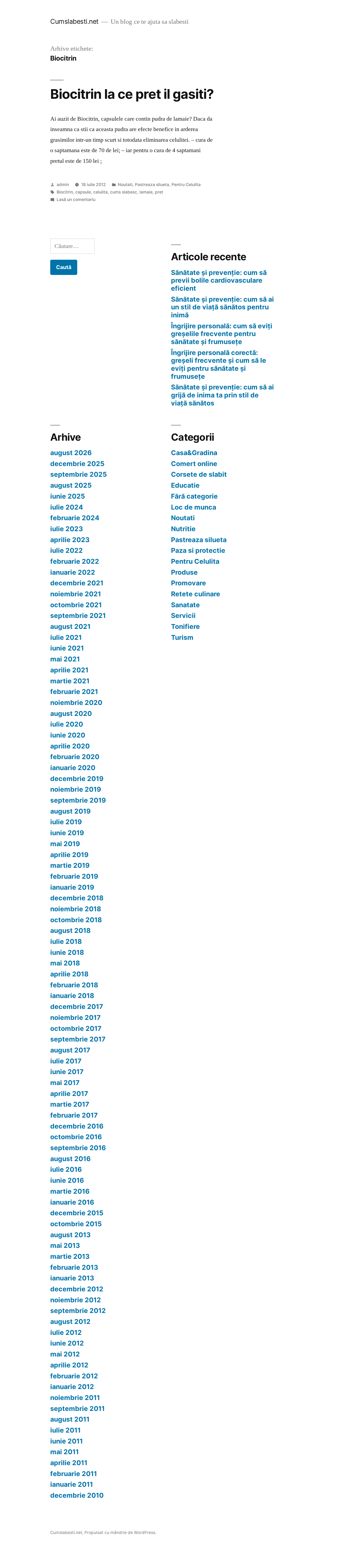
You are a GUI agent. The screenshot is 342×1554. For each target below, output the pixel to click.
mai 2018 (65, 963)
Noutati (125, 184)
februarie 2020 (74, 757)
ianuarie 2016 (72, 1202)
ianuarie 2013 (72, 1278)
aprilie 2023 (70, 540)
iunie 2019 (67, 833)
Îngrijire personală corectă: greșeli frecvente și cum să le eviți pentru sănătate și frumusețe (218, 364)
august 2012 (70, 1322)
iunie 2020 (67, 735)
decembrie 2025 (77, 464)
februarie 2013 (74, 1267)
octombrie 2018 (76, 920)
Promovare (188, 583)
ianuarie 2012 (72, 1387)
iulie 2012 (66, 1332)
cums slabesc (123, 192)
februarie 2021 (74, 692)
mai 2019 (65, 844)
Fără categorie (194, 496)
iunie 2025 (67, 496)
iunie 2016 (67, 1180)
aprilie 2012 (69, 1365)
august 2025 (71, 485)
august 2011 (70, 1419)
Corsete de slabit (199, 474)
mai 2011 (64, 1452)
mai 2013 (65, 1245)
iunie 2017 (67, 1072)
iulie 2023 (66, 529)
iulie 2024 (66, 507)
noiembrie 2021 (75, 594)
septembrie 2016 (78, 1148)
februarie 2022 (74, 561)
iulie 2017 (65, 1061)
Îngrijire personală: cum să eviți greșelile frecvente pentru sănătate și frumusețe (221, 334)
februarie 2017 (74, 1115)
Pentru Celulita (186, 184)
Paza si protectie (198, 550)
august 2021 (70, 626)
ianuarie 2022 (72, 572)
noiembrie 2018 (75, 909)
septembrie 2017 (78, 1039)
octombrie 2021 (76, 605)
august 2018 (70, 930)
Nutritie (183, 529)
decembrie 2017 (76, 1007)
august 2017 (70, 1050)
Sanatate (185, 605)
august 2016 (70, 1159)
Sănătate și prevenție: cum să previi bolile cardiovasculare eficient (219, 280)
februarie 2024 (74, 518)
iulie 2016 (66, 1169)
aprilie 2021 (69, 670)
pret (159, 192)
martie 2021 (70, 681)
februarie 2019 (74, 876)
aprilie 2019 (69, 855)
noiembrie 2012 (75, 1300)
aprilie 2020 (70, 746)
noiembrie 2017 (75, 1017)
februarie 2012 (74, 1376)
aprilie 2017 (69, 1094)
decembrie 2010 (77, 1495)
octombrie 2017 (76, 1028)
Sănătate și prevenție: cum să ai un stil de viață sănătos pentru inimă (222, 307)
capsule (83, 192)
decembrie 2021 (76, 583)
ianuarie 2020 (72, 768)
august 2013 (70, 1235)
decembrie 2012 (76, 1289)
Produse (184, 572)
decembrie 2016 (76, 1126)
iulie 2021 (66, 637)
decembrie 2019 (76, 779)
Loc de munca (193, 507)
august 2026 (71, 453)
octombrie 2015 (76, 1224)
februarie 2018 (74, 985)
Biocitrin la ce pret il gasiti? (132, 94)
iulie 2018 (66, 941)
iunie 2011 (66, 1441)
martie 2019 (70, 865)
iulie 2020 (66, 724)
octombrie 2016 (76, 1137)
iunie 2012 (67, 1343)
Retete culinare (195, 594)
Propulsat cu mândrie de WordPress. (120, 1532)
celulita (100, 192)
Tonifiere (185, 626)
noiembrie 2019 (75, 789)
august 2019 (70, 811)
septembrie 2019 (78, 800)
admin (63, 184)
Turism (182, 637)
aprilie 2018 (69, 974)
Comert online (194, 464)
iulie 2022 (66, 550)
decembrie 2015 (76, 1213)
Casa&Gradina (194, 453)
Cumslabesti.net (74, 21)
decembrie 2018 (76, 898)
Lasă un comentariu (76, 199)
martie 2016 (70, 1191)
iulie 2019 (66, 822)
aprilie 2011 (68, 1463)
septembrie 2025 (78, 474)
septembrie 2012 (78, 1311)
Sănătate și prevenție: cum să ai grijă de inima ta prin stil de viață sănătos (222, 395)
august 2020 (71, 713)
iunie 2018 (67, 952)
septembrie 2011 (77, 1409)
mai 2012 (65, 1354)
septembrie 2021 (78, 616)
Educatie (185, 485)
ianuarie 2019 (72, 887)
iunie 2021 (67, 648)
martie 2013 (70, 1256)
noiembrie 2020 (76, 703)
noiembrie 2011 (75, 1398)
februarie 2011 (73, 1474)
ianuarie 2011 (71, 1484)
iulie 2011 (65, 1430)
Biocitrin (65, 192)
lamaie (146, 192)
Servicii (183, 616)
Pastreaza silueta (152, 184)
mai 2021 (65, 659)
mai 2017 (65, 1083)
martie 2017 (69, 1104)
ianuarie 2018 (72, 996)
